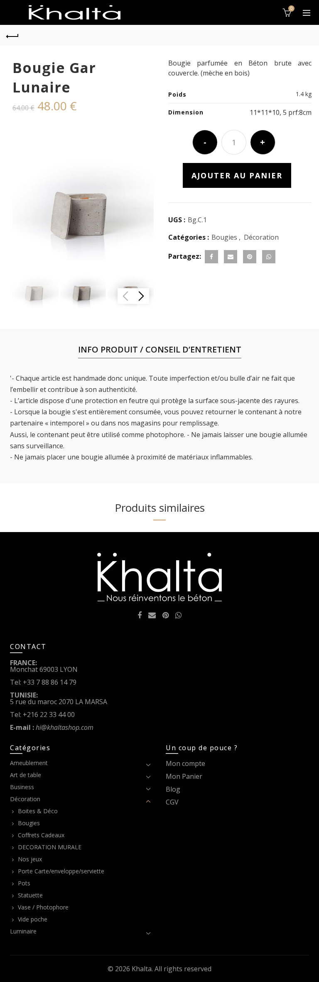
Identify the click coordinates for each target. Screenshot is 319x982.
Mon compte (185, 763)
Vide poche (32, 919)
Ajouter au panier (236, 175)
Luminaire (23, 931)
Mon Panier (184, 776)
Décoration (261, 237)
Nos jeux (30, 859)
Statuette (30, 895)
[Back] (12, 35)
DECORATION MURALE (49, 847)
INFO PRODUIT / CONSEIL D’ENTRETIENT (159, 349)
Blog (173, 789)
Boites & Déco (38, 811)
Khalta (142, 968)
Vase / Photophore (43, 907)
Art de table (25, 775)
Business (22, 787)
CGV (172, 802)
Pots (24, 883)
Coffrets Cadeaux (41, 835)
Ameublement (29, 763)
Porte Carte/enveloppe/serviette (61, 871)
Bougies (224, 237)
